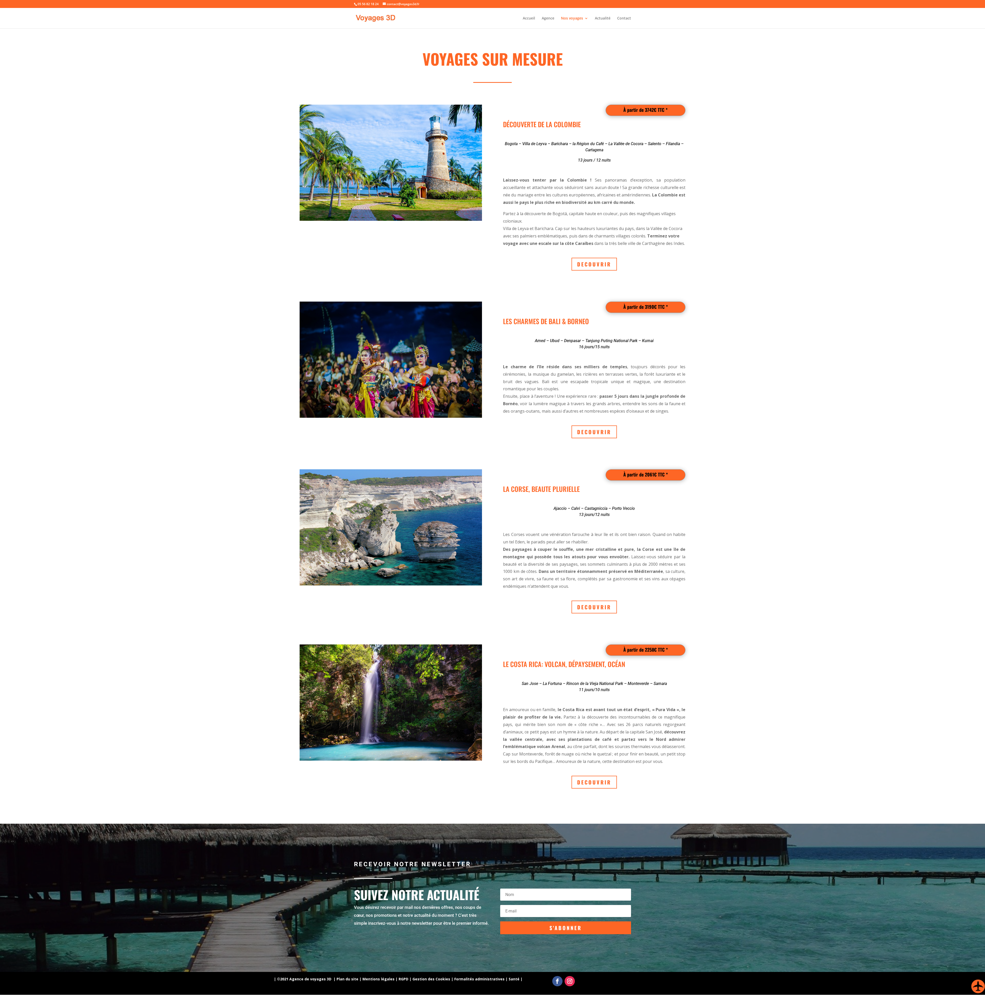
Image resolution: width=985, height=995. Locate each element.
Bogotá (560, 213)
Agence (548, 18)
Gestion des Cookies (431, 979)
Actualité (602, 18)
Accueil (529, 18)
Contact (624, 18)
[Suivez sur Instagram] (570, 981)
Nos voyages (572, 18)
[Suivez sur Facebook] (557, 981)
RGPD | (405, 979)
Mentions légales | (380, 979)
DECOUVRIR (594, 264)
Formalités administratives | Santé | (488, 979)
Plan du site (347, 979)
